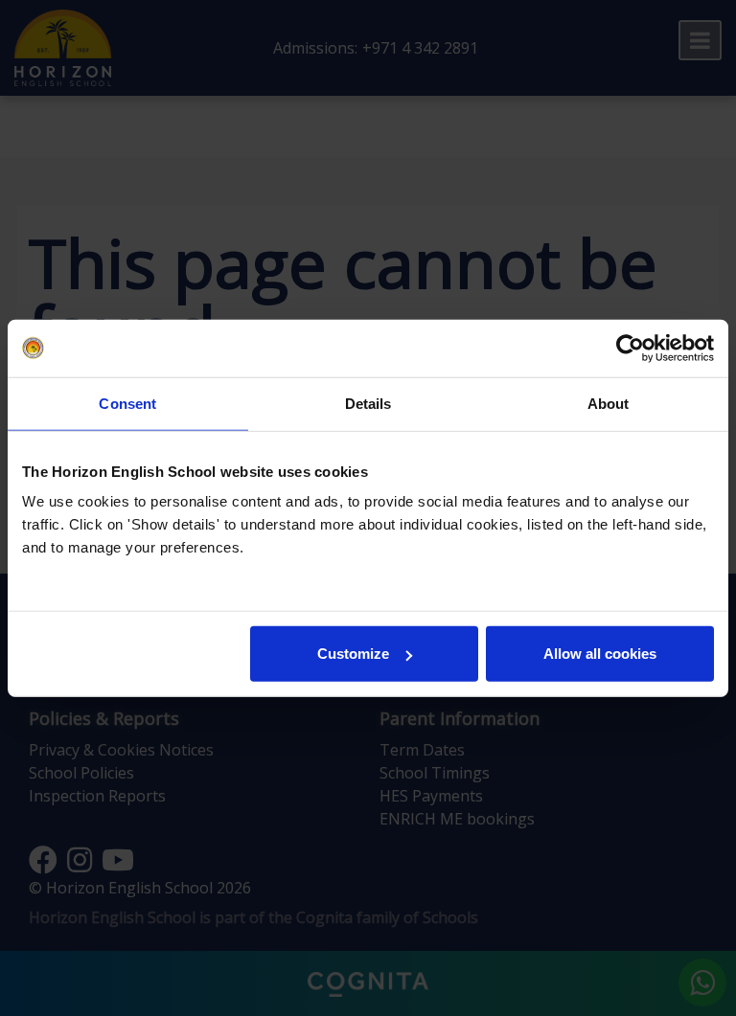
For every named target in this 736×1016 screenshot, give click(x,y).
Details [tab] (368, 403)
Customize (353, 653)
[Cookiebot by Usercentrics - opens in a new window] (630, 347)
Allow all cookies (599, 653)
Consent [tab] (127, 403)
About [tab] (608, 403)
